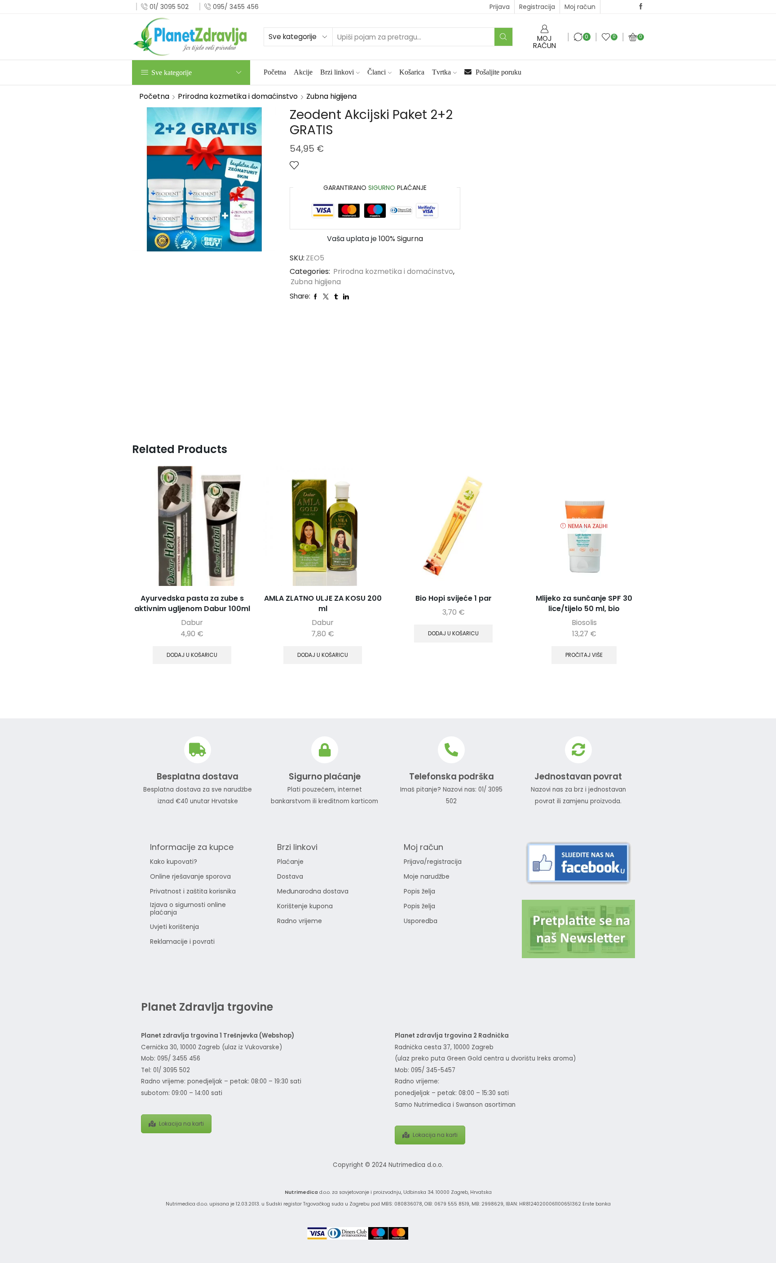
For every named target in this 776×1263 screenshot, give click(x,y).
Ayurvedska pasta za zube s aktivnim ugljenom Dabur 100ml (192, 603)
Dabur (192, 622)
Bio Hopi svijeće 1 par (453, 598)
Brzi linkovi (337, 72)
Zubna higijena (331, 96)
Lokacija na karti (181, 1123)
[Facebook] (641, 6)
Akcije (303, 72)
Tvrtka (441, 72)
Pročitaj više (584, 655)
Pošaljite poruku (497, 72)
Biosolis (584, 622)
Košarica (411, 72)
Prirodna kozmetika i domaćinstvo (238, 96)
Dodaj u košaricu (192, 655)
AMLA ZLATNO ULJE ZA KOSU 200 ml (323, 603)
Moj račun (579, 6)
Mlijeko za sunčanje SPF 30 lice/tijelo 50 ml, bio (584, 603)
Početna (275, 72)
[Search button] (503, 37)
